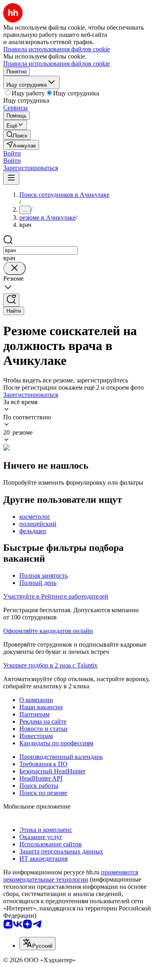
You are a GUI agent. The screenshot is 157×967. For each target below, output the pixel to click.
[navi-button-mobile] (11, 178)
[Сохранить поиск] (11, 300)
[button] (12, 153)
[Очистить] (14, 268)
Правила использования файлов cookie (56, 63)
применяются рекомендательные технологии (70, 876)
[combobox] (40, 250)
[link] (17, 135)
